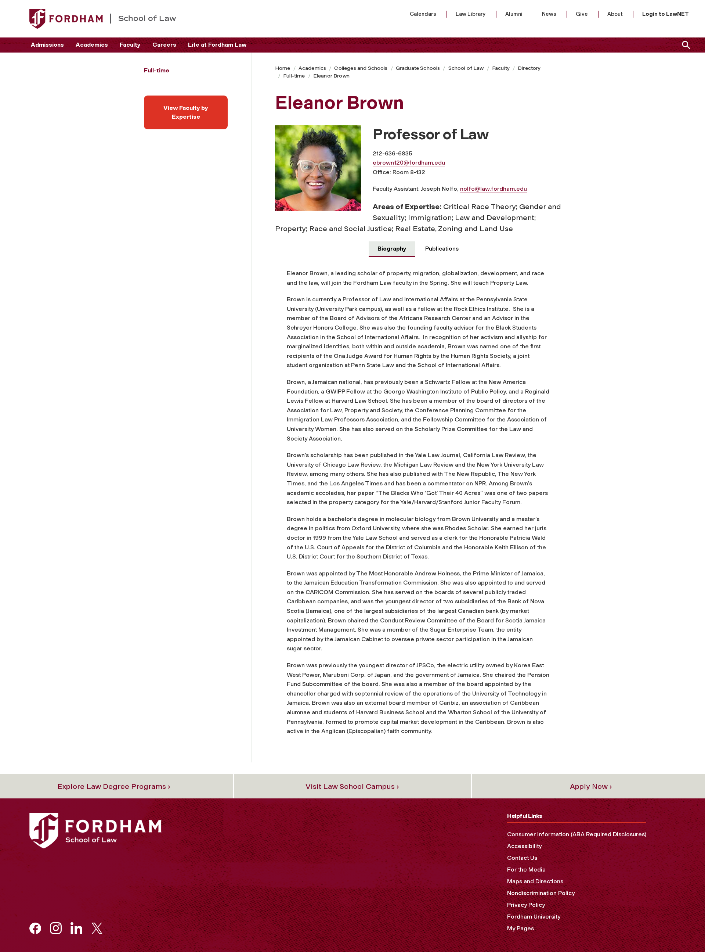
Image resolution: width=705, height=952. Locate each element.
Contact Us (522, 857)
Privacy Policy (526, 904)
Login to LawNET (665, 14)
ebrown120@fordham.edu (409, 162)
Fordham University (533, 916)
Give (582, 14)
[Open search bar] (685, 45)
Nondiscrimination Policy (541, 893)
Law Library (471, 14)
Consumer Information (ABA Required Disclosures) (576, 834)
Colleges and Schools (360, 68)
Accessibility (524, 846)
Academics (92, 44)
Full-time (294, 76)
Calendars (423, 14)
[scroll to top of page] (683, 930)
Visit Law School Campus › (352, 786)
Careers (164, 44)
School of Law (466, 68)
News (549, 14)
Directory (529, 68)
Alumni (514, 14)
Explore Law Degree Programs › (113, 786)
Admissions (47, 44)
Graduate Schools (418, 68)
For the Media (526, 869)
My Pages (520, 928)
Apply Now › (591, 786)
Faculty (130, 44)
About (615, 14)
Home (282, 68)
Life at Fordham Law (217, 44)
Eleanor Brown (331, 76)
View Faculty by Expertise (185, 112)
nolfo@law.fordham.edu (493, 188)
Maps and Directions (535, 881)
